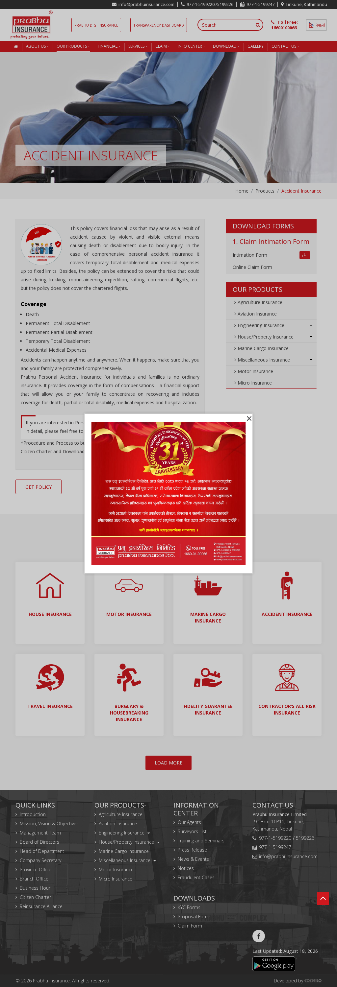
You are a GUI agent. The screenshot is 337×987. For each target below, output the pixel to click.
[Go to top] (323, 906)
